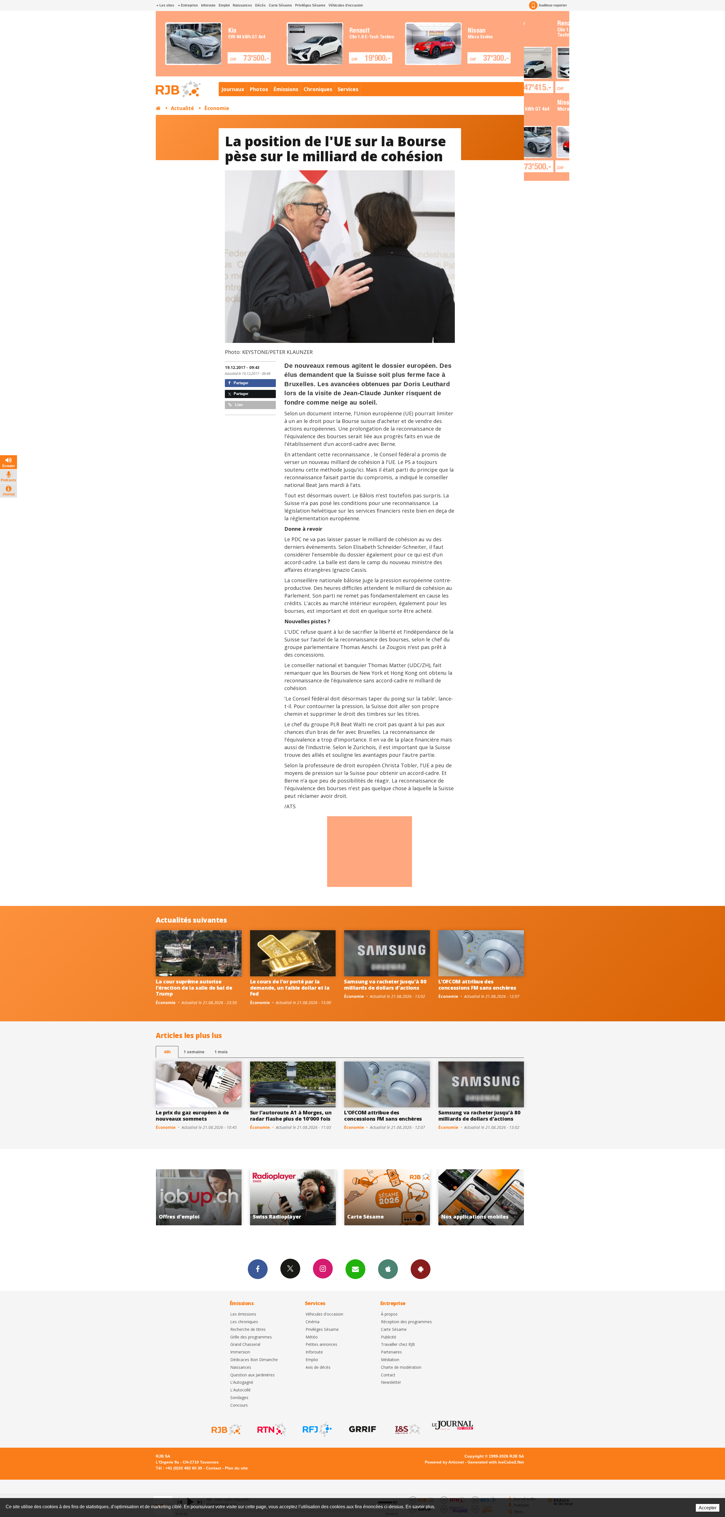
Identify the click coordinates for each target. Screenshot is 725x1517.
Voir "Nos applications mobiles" (294, 1197)
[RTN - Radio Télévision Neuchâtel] (271, 1429)
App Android (420, 1269)
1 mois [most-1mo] (221, 1051)
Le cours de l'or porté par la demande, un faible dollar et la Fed (290, 987)
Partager (240, 383)
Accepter (708, 1507)
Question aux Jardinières (252, 1375)
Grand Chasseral (245, 1344)
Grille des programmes (251, 1337)
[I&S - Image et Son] (407, 1429)
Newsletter (391, 1382)
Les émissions (243, 1314)
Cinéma (312, 1322)
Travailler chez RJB (398, 1344)
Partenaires (391, 1352)
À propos (389, 1314)
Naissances (242, 5)
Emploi (224, 5)
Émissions (285, 89)
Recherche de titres (248, 1329)
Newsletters (355, 1269)
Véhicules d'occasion (346, 5)
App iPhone (388, 1269)
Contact (388, 1375)
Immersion (240, 1352)
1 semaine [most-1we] (194, 1051)
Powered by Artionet (444, 1462)
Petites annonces (321, 1344)
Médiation (390, 1359)
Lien (238, 405)
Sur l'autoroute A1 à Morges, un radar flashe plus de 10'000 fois (291, 1115)
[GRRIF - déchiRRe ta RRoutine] (362, 1429)
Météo (312, 1337)
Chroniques (318, 89)
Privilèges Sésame (310, 5)
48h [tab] (167, 1051)
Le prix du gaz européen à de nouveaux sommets (192, 1115)
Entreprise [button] (189, 5)
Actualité (182, 108)
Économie (216, 108)
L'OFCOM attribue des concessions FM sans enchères (477, 984)
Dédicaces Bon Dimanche (254, 1359)
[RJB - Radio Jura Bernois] (226, 1429)
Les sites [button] (166, 5)
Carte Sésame (280, 5)
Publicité (388, 1337)
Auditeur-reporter (553, 5)
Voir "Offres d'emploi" (388, 1197)
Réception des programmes (406, 1322)
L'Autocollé (240, 1390)
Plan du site (236, 1468)
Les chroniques (244, 1322)
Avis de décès (318, 1367)
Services (348, 89)
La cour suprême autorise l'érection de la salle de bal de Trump (194, 987)
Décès (260, 5)
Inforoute (208, 5)
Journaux (232, 89)
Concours (239, 1405)
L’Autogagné (241, 1382)
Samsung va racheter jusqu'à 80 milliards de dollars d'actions (385, 984)
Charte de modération (401, 1367)
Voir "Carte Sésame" (200, 1197)
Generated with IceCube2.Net (496, 1462)
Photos (259, 89)
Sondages (239, 1397)
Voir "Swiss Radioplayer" (482, 1197)
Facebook (258, 1269)
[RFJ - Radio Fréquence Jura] (316, 1429)
